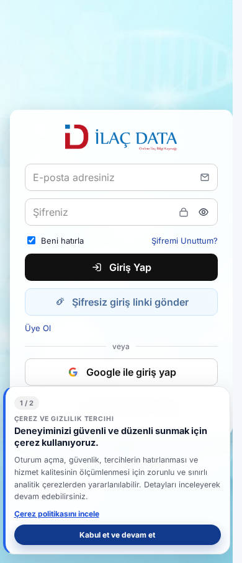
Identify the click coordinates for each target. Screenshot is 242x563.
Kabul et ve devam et (117, 534)
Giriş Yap (130, 267)
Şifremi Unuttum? (184, 241)
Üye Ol (38, 328)
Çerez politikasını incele (56, 513)
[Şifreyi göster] (203, 212)
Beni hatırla (62, 241)
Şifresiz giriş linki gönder (130, 302)
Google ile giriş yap (131, 372)
